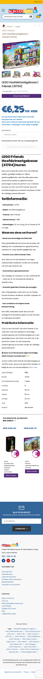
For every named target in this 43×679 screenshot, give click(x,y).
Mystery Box (13, 652)
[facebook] (3, 560)
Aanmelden (20, 529)
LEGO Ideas (22, 641)
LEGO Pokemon (15, 647)
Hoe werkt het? (7, 572)
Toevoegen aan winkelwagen (20, 147)
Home (9, 26)
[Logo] (23, 10)
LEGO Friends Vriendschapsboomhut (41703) (33, 464)
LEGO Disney (20, 636)
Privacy (26, 672)
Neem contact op (8, 598)
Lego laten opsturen (9, 577)
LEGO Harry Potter (29, 639)
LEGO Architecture (32, 631)
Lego (17, 26)
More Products (8, 421)
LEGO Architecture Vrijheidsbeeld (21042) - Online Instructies (9, 466)
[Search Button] (30, 16)
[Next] (39, 25)
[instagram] (8, 560)
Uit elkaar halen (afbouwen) (11, 579)
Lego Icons (10, 641)
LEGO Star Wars (30, 647)
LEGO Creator (32, 634)
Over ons (5, 601)
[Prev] (35, 25)
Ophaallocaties (7, 574)
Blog (3, 611)
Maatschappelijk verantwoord (12, 603)
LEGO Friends (8, 30)
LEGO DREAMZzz (34, 636)
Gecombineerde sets (14, 631)
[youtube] (13, 560)
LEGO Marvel (34, 641)
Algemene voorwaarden (12, 672)
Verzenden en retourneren (11, 584)
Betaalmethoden (8, 582)
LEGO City (21, 634)
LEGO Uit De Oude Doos (29, 649)
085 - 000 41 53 (9, 556)
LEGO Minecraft (16, 644)
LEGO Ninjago (30, 644)
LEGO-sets (33, 367)
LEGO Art (10, 634)
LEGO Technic (12, 649)
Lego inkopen (6, 606)
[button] (3, 10)
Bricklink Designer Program (24, 629)
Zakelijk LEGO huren (9, 608)
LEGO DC (8, 636)
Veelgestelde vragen (9, 614)
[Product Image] (21, 55)
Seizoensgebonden (28, 652)
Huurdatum (6, 130)
